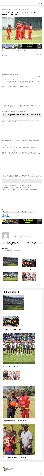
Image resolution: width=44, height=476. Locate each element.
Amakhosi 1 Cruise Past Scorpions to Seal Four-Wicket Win (30, 283)
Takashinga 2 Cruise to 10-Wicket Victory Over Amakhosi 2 (15, 420)
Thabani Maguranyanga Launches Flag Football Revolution (15, 457)
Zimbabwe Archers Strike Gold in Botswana (31, 269)
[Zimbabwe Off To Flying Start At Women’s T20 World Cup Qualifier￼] (5, 235)
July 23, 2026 (5, 421)
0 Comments (27, 9)
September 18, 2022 (9, 9)
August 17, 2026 (6, 330)
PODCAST (10, 1)
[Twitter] (6, 216)
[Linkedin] (8, 216)
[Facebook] (3, 216)
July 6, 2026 (5, 458)
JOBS (7, 1)
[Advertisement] (22, 65)
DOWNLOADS (4, 1)
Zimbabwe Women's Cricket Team (8, 229)
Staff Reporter (21, 233)
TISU (13, 1)
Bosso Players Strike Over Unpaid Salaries (12, 282)
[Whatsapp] (10, 216)
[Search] (41, 3)
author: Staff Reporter (19, 9)
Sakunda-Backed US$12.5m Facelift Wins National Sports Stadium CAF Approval (11, 268)
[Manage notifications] (41, 473)
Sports (3, 9)
